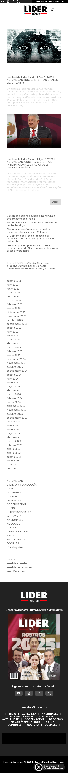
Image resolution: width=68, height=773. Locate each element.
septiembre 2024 (17, 370)
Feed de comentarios (19, 567)
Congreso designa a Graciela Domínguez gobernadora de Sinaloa (31, 217)
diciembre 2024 (16, 359)
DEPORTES (14, 500)
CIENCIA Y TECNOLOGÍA (21, 484)
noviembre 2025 (16, 316)
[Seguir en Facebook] (39, 693)
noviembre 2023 (17, 409)
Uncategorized (15, 547)
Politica (25, 167)
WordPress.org (16, 571)
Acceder (12, 559)
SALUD (11, 535)
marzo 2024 (14, 394)
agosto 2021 (14, 456)
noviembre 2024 (17, 362)
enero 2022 (14, 452)
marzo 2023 (14, 441)
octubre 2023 (15, 413)
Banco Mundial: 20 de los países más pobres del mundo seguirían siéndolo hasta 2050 (34, 72)
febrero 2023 (14, 445)
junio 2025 (13, 335)
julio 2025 (12, 331)
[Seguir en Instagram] (29, 693)
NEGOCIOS (13, 167)
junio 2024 (13, 382)
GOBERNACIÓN (33, 161)
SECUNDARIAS (16, 82)
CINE (10, 488)
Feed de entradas (17, 563)
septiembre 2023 (17, 417)
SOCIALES (13, 543)
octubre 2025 (15, 320)
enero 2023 (14, 449)
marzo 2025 (14, 347)
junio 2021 (13, 460)
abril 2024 (13, 390)
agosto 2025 (14, 327)
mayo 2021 (13, 464)
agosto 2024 (14, 374)
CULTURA (12, 496)
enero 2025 (13, 355)
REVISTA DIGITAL (17, 531)
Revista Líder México (24, 77)
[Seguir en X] (49, 693)
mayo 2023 (13, 433)
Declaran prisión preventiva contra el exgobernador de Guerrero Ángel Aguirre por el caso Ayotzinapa (33, 248)
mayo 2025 (13, 339)
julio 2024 (12, 378)
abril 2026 (13, 296)
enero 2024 (14, 402)
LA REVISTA (14, 516)
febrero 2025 (14, 351)
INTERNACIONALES (46, 79)
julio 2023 (12, 425)
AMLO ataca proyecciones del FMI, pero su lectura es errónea (31, 155)
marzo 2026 (14, 300)
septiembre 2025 (17, 323)
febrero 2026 (14, 304)
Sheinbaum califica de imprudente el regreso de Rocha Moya (33, 224)
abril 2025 (13, 343)
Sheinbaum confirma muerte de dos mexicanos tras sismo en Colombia (28, 231)
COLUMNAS (14, 492)
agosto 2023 (14, 421)
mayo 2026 (13, 292)
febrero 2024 (14, 398)
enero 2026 (14, 308)
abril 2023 (13, 437)
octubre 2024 (15, 366)
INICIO (28, 79)
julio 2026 (12, 284)
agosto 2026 (14, 281)
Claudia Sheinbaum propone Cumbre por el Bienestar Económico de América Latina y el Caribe (31, 266)
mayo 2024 (13, 386)
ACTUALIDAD (15, 79)
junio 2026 (13, 288)
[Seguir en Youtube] (19, 693)
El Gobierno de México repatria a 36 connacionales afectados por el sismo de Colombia (31, 238)
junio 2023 (13, 429)
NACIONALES (40, 164)
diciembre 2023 (16, 405)
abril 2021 (12, 468)
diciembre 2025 (16, 312)
